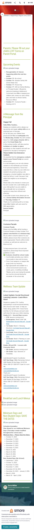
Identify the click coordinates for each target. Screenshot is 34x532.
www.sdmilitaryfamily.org (11, 371)
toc (2, 14)
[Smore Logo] (7, 2)
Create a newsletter (10, 527)
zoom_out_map (29, 69)
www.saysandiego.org (10, 369)
